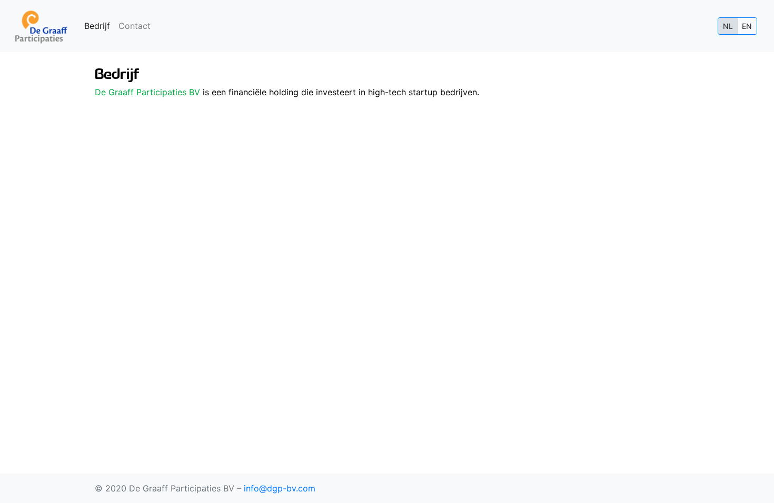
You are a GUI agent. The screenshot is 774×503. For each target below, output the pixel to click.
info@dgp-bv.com (279, 488)
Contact (134, 26)
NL (728, 26)
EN (747, 26)
